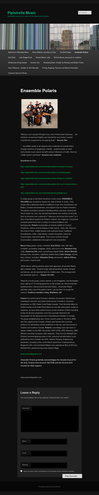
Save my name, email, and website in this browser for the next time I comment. (49, 471)
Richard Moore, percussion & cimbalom (67, 57)
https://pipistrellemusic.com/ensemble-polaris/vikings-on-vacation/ (46, 178)
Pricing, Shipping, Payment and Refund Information (60, 68)
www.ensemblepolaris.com (31, 354)
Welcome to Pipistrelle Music (18, 52)
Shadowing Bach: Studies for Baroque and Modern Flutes (63, 62)
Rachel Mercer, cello (43, 57)
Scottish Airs (35, 62)
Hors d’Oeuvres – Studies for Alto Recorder (23, 68)
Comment (26, 408)
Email (25, 453)
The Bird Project (65, 52)
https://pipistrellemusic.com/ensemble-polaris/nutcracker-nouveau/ (47, 166)
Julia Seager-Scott (25, 57)
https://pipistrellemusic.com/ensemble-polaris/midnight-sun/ (44, 193)
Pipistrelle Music (21, 12)
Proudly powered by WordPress (49, 487)
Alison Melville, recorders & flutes (44, 52)
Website (25, 465)
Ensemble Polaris (81, 52)
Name (25, 441)
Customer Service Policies (17, 73)
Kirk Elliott (11, 57)
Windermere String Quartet (17, 62)
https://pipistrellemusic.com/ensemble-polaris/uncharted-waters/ (46, 172)
